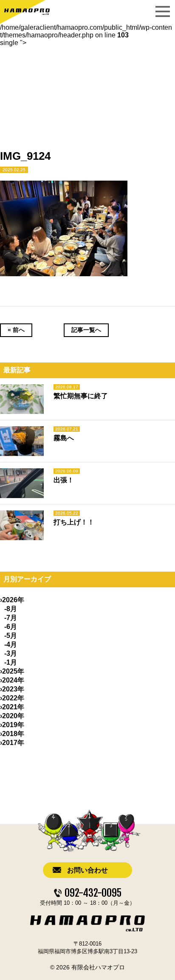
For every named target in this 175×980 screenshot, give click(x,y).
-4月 (10, 644)
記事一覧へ (86, 329)
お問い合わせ (87, 870)
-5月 (10, 635)
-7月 (10, 617)
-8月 (10, 608)
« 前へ (16, 329)
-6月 (10, 626)
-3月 (10, 653)
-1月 (10, 662)
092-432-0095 (93, 893)
